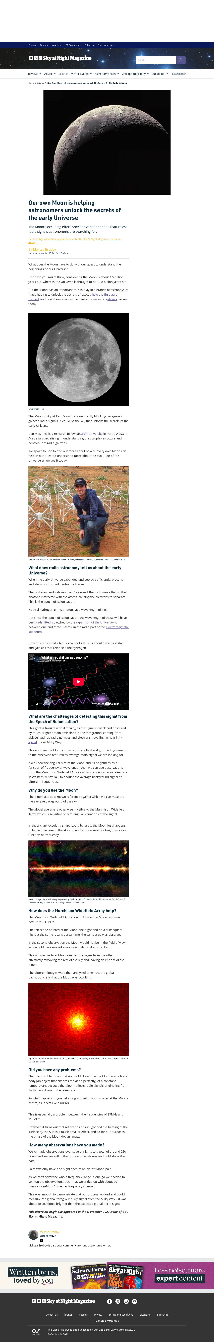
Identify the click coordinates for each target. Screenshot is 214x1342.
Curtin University (90, 434)
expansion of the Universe (94, 622)
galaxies (111, 299)
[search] (180, 60)
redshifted (43, 622)
